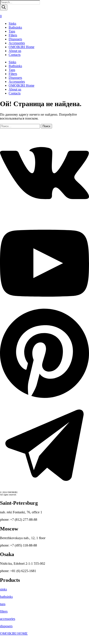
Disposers (15, 39)
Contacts (15, 55)
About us (15, 51)
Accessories (17, 43)
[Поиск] (3, 7)
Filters (13, 35)
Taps (12, 31)
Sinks (12, 23)
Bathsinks (15, 27)
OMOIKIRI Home (21, 47)
